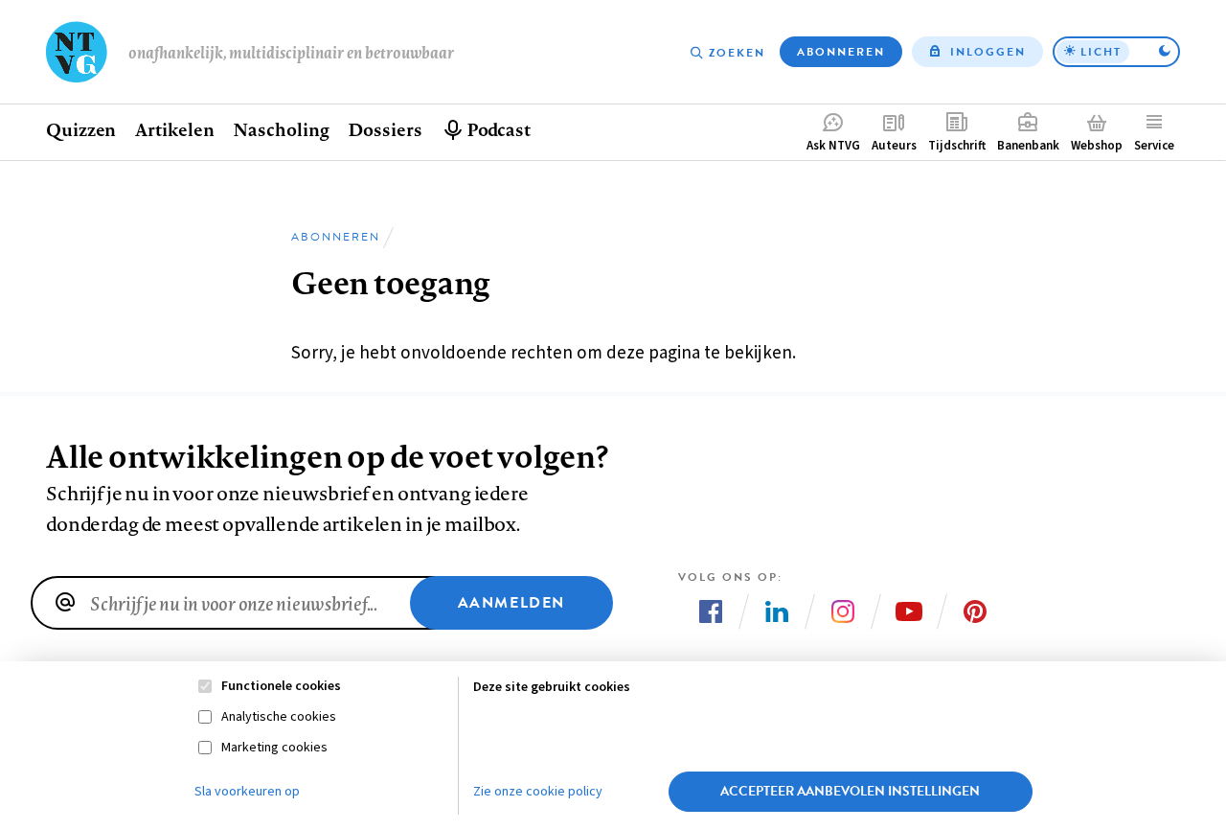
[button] (1116, 51)
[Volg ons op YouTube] (909, 611)
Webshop (1097, 145)
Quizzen (81, 129)
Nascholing (281, 129)
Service (1154, 145)
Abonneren (841, 51)
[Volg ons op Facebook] (710, 611)
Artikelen (174, 129)
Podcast (498, 129)
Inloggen (988, 51)
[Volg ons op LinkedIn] (776, 611)
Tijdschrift (957, 145)
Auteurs (894, 145)
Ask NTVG (833, 145)
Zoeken (737, 52)
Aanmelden (511, 602)
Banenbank (1028, 145)
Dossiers (384, 129)
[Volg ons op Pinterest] (975, 611)
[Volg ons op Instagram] (842, 611)
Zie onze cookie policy (537, 791)
